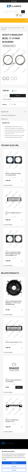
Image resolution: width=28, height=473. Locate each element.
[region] (14, 461)
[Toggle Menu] (26, 20)
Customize (14, 466)
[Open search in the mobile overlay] (14, 11)
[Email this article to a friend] (15, 104)
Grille (6, 27)
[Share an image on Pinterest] (12, 104)
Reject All (14, 470)
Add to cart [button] (22, 181)
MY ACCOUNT (14, 1)
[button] (23, 50)
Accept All (14, 462)
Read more (19, 387)
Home (2, 27)
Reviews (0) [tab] (4, 119)
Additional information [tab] (8, 115)
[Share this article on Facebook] (9, 104)
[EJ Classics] (14, 7)
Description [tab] (4, 112)
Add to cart (18, 95)
